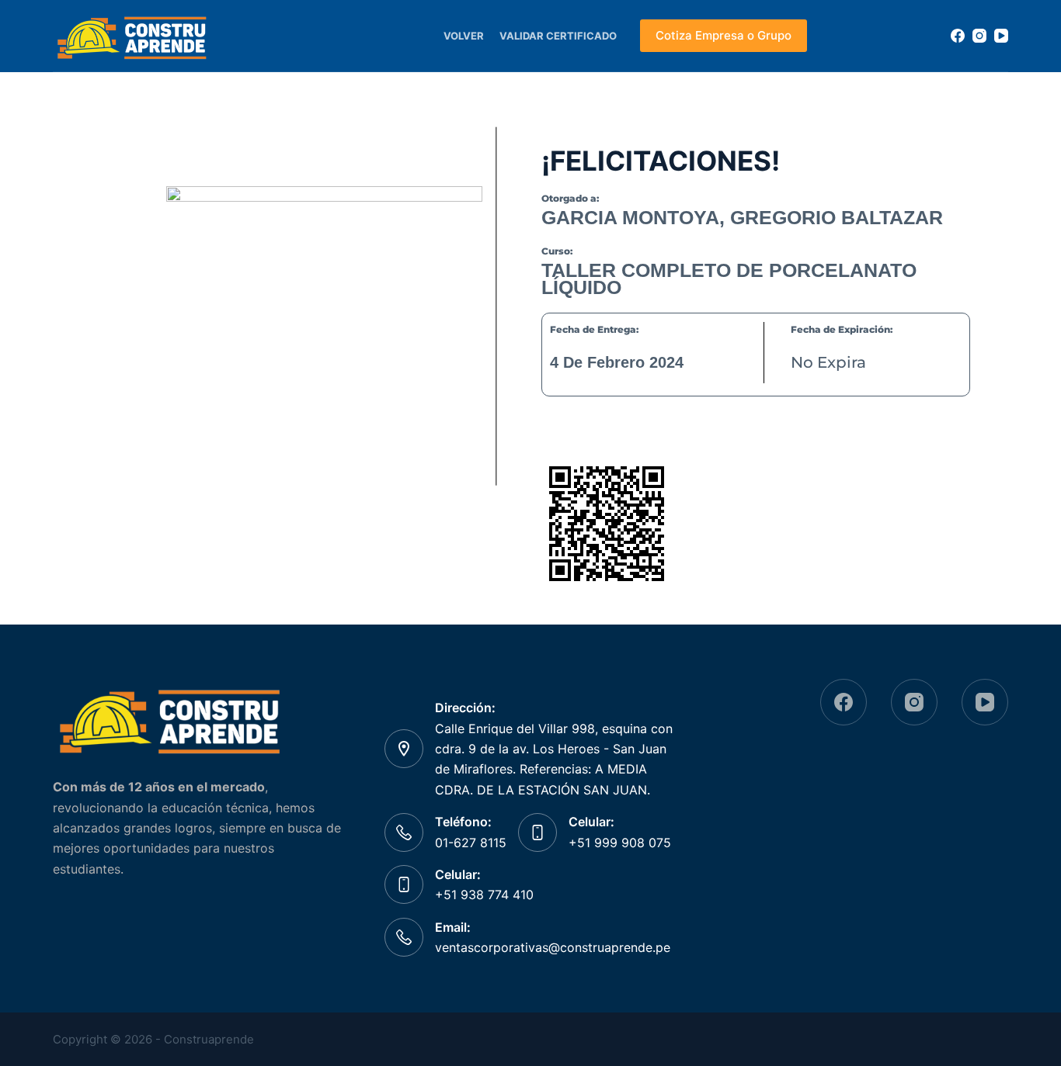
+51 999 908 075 (620, 842)
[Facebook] (958, 36)
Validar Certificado (558, 35)
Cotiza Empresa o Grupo (723, 35)
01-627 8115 (470, 842)
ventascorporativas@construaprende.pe (552, 947)
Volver (464, 35)
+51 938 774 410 (484, 894)
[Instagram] (979, 36)
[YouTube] (1001, 36)
